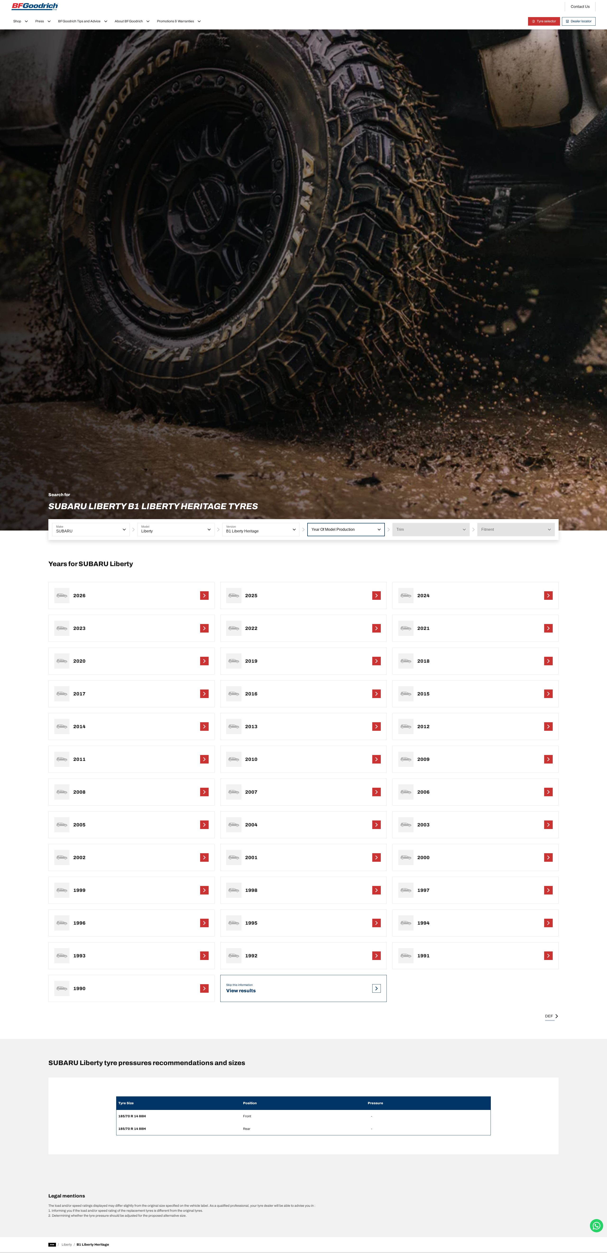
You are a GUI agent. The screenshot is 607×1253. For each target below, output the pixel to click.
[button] (124, 529)
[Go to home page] (34, 6)
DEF (549, 1016)
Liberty (67, 1244)
